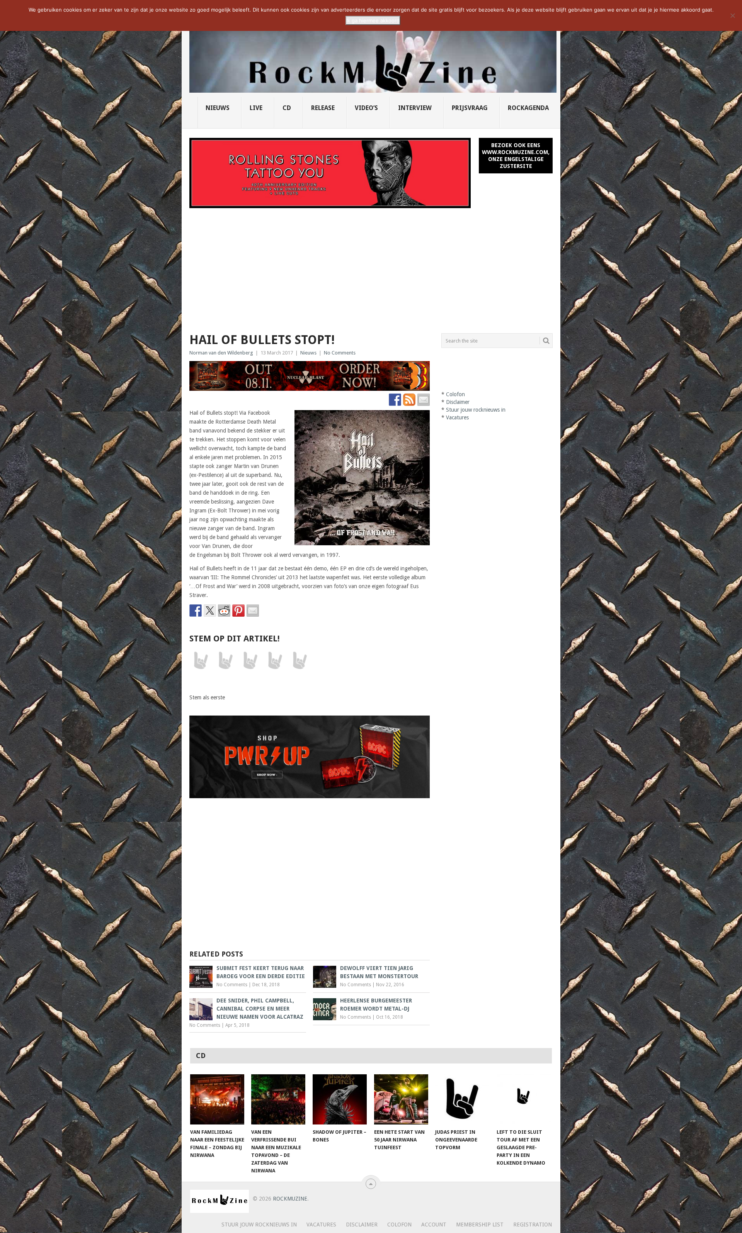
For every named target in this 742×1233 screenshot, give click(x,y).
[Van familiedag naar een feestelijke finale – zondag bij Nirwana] (217, 1099)
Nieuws (218, 108)
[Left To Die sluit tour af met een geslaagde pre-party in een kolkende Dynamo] (524, 1099)
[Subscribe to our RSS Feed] (409, 399)
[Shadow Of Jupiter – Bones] (340, 1099)
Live (256, 108)
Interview (415, 108)
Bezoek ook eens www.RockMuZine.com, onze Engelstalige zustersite (516, 155)
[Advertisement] (371, 266)
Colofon (455, 394)
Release (323, 108)
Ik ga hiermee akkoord (373, 20)
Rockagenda (528, 108)
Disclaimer (458, 402)
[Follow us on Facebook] (395, 399)
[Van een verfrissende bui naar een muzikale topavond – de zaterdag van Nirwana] (278, 1099)
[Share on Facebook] (195, 610)
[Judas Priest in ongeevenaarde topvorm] (462, 1099)
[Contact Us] (423, 399)
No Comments (340, 353)
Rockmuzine (290, 1199)
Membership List (480, 1224)
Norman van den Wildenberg (221, 353)
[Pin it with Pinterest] (238, 610)
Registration (532, 1224)
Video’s (366, 108)
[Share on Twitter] (210, 610)
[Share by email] (253, 610)
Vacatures (457, 417)
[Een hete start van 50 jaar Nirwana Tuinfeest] (401, 1099)
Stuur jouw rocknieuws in (475, 410)
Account (433, 1224)
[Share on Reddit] (224, 610)
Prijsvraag (470, 108)
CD (287, 108)
